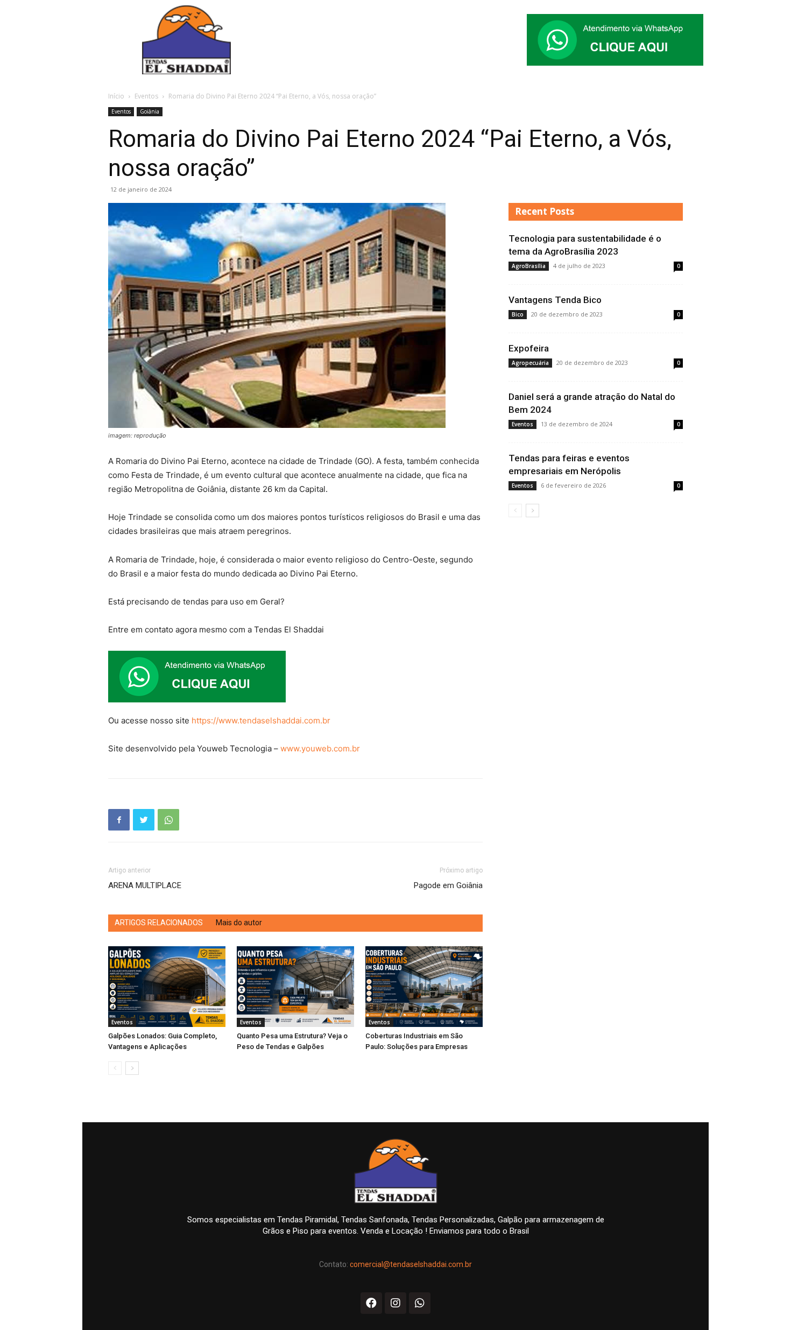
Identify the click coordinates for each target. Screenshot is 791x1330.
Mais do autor (239, 922)
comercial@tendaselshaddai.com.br (411, 1264)
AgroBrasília (529, 266)
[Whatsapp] (419, 1303)
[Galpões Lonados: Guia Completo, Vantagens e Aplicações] (166, 986)
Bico (518, 314)
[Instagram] (395, 1303)
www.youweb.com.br (320, 748)
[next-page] (132, 1068)
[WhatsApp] (168, 820)
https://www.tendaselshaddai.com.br (261, 720)
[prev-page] (115, 1068)
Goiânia (149, 111)
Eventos (146, 96)
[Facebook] (119, 820)
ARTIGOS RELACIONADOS (159, 922)
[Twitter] (143, 820)
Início (116, 96)
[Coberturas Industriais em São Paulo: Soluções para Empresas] (424, 986)
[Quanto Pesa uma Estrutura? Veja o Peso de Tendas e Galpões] (295, 986)
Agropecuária (530, 363)
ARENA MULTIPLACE (144, 885)
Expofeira (528, 348)
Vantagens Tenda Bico (555, 299)
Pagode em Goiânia (448, 885)
